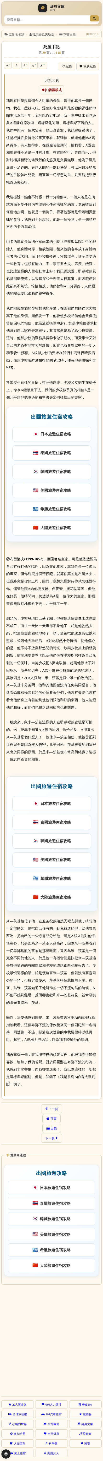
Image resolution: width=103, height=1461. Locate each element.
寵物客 (87, 1414)
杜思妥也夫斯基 (43, 34)
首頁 (53, 1118)
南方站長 (19, 1433)
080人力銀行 (53, 1404)
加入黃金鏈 (19, 1404)
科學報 (53, 1443)
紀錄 (69, 66)
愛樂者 (87, 1433)
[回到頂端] (6, 1454)
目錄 (54, 1128)
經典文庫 (87, 1424)
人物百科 (19, 1443)
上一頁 (53, 1109)
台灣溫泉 (53, 1433)
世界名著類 (16, 34)
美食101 (87, 1404)
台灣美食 (53, 1424)
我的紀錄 (89, 66)
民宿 (87, 1443)
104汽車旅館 (54, 1414)
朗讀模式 (54, 90)
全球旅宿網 (20, 1414)
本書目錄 (69, 34)
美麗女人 (53, 1453)
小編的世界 (19, 1424)
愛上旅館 (20, 1453)
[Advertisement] (51, 1340)
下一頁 (50, 1138)
